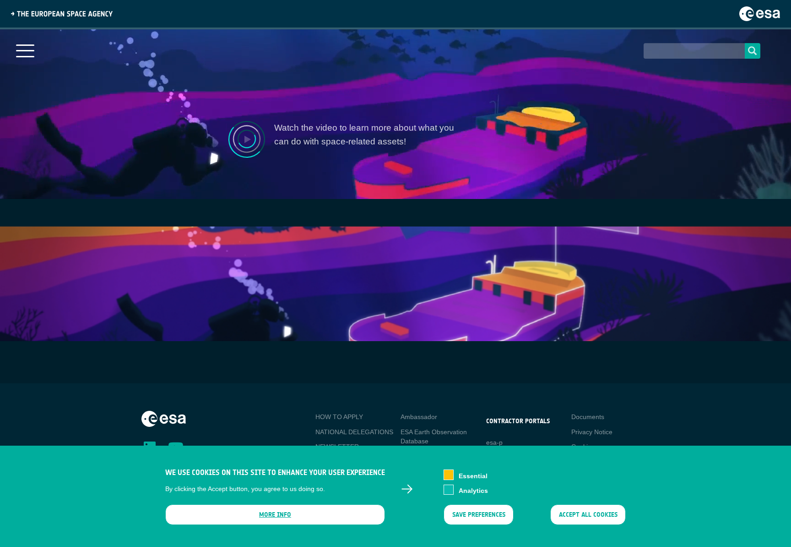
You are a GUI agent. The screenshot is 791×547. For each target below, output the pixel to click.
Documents (587, 416)
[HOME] (163, 418)
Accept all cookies (588, 515)
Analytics (473, 490)
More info (275, 515)
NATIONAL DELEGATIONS (354, 432)
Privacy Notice (591, 432)
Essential (473, 475)
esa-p (494, 442)
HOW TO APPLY (339, 416)
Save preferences (478, 515)
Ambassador (419, 416)
